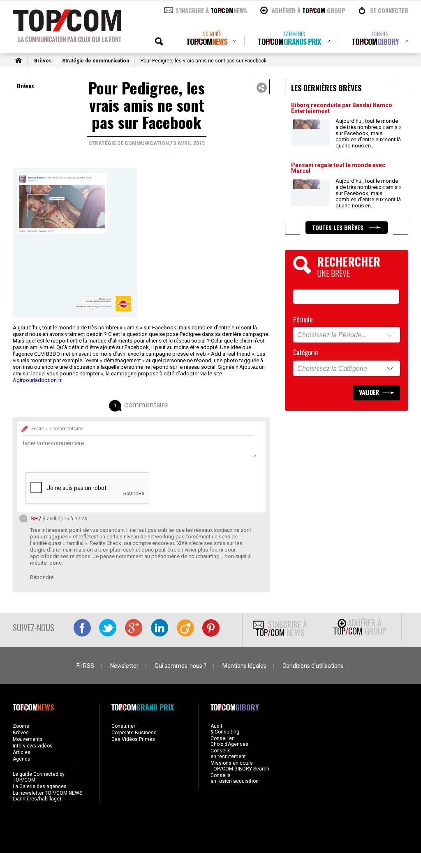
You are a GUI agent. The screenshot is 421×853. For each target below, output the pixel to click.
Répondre (41, 577)
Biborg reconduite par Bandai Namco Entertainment (341, 108)
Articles (21, 752)
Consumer (123, 726)
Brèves (43, 61)
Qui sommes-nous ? (180, 666)
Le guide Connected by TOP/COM (39, 777)
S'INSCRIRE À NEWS (211, 10)
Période (302, 319)
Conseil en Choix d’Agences (229, 741)
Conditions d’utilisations (313, 666)
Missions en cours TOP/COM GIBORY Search (239, 766)
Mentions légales (244, 666)
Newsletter (124, 666)
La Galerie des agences (40, 786)
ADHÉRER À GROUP (308, 10)
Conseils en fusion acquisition (234, 778)
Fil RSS (85, 666)
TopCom (206, 38)
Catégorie (305, 352)
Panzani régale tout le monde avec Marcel (338, 168)
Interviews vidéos (33, 746)
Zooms (21, 726)
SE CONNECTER (389, 10)
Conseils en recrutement (228, 753)
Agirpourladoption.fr (37, 380)
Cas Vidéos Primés (133, 739)
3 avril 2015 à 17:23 (65, 518)
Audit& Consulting (224, 729)
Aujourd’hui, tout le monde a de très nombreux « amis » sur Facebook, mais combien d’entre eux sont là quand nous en (368, 133)
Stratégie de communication (95, 61)
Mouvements (28, 739)
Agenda (21, 759)
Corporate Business (134, 733)
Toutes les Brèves (338, 227)
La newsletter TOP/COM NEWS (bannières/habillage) (47, 796)
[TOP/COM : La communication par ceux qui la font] (67, 39)
